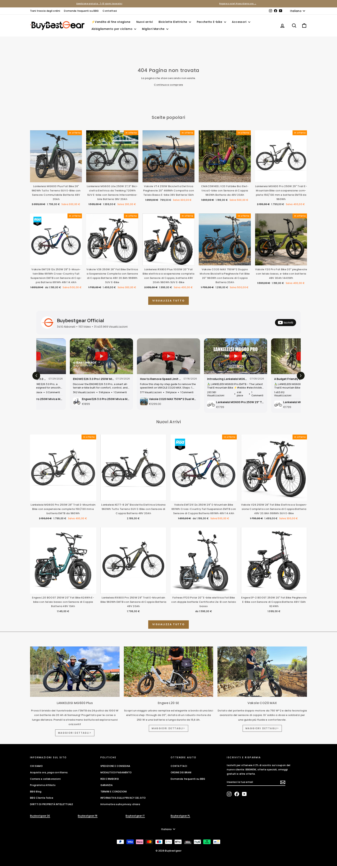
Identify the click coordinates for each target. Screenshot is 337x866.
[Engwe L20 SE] (168, 671)
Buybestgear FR (88, 815)
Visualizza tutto (168, 300)
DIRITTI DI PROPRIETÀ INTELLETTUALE (51, 804)
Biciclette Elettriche (173, 22)
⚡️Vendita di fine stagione (110, 22)
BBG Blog (36, 791)
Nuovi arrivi (144, 22)
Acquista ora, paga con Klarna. (49, 772)
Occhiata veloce (56, 178)
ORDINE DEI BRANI (181, 772)
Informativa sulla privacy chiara (120, 804)
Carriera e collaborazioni (45, 779)
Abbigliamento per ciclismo (112, 29)
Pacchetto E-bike (210, 22)
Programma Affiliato (43, 785)
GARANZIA (106, 785)
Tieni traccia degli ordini (45, 10)
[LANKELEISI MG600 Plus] (75, 671)
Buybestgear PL (180, 815)
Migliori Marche (153, 29)
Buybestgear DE (40, 815)
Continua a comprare (168, 85)
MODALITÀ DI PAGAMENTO (116, 772)
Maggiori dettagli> (74, 732)
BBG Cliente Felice (41, 797)
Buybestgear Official (80, 320)
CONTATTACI (179, 766)
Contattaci (110, 10)
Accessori (239, 22)
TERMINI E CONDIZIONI (113, 791)
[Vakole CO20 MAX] (262, 671)
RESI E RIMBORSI (109, 779)
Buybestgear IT (135, 815)
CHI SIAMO (36, 766)
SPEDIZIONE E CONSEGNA (115, 766)
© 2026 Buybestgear (168, 850)
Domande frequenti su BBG (81, 10)
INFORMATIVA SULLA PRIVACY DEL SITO (123, 797)
